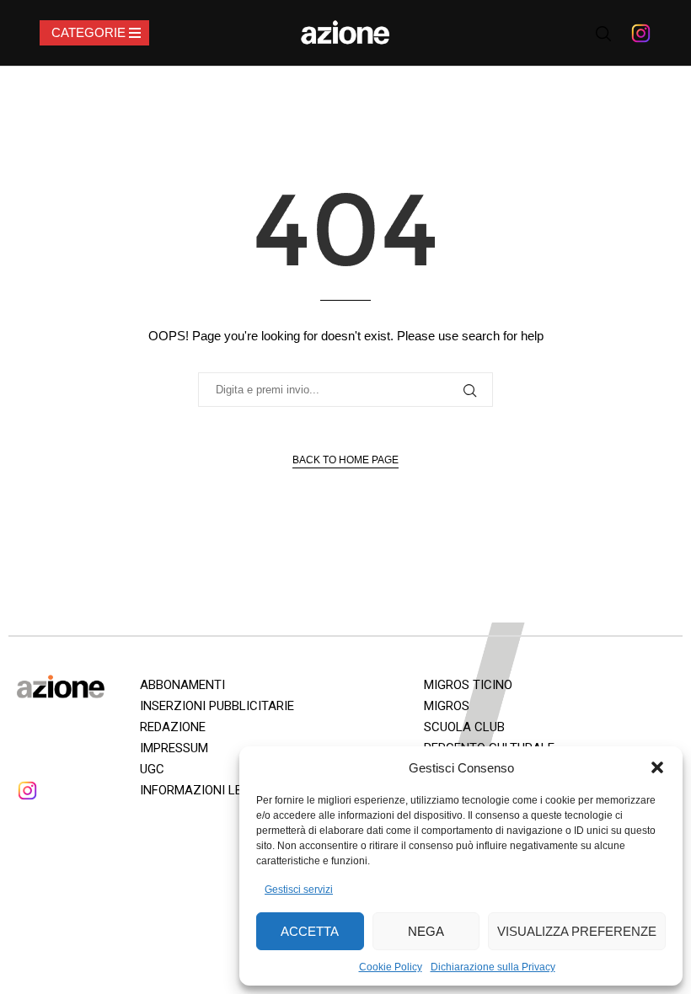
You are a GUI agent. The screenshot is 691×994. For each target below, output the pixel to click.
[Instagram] (640, 32)
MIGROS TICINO (468, 684)
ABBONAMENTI (182, 684)
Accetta (310, 931)
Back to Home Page (345, 460)
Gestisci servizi (299, 889)
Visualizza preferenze (576, 931)
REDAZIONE (173, 727)
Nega (426, 931)
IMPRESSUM (174, 748)
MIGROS (446, 705)
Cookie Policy (390, 967)
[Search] (603, 33)
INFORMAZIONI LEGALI (204, 790)
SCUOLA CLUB (464, 727)
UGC (152, 769)
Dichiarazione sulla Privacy (493, 967)
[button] (657, 767)
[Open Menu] (94, 32)
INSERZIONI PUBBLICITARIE (217, 705)
